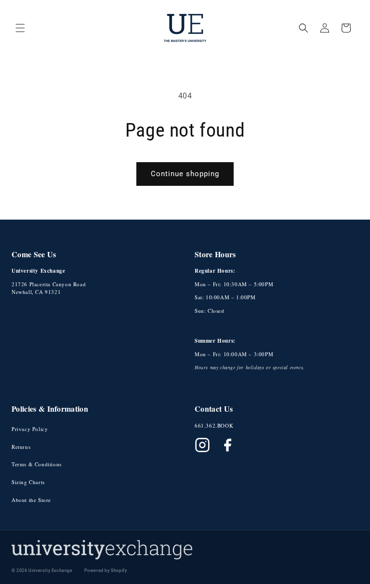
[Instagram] (202, 445)
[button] (20, 28)
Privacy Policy (30, 428)
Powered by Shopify (105, 570)
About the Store (31, 499)
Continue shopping (185, 173)
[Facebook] (227, 445)
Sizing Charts (28, 482)
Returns (21, 446)
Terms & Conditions (37, 464)
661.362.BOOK (214, 425)
